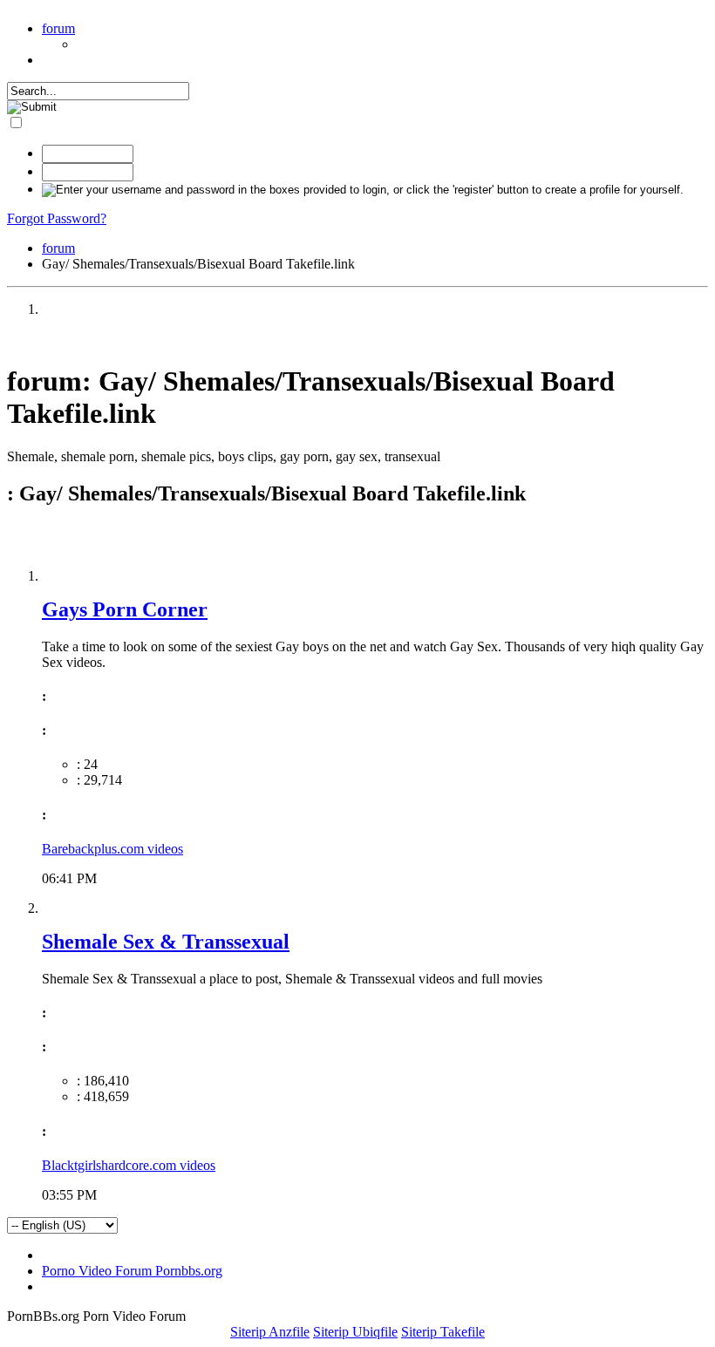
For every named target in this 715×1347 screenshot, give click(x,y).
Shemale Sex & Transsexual (165, 941)
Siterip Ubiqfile (355, 1331)
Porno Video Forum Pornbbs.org (132, 1270)
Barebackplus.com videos (112, 848)
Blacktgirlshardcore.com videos (128, 1165)
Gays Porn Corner (125, 609)
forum (58, 28)
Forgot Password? (56, 218)
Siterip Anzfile (270, 1331)
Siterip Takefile (443, 1331)
